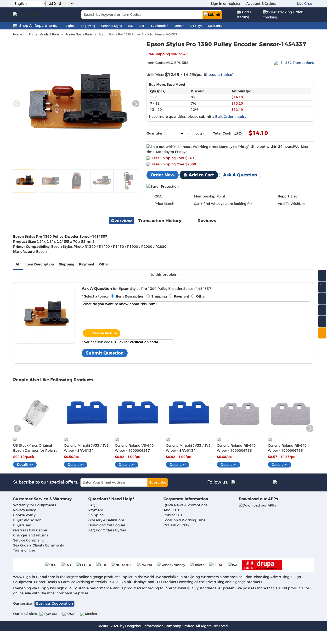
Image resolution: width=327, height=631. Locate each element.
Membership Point (209, 196)
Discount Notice (218, 75)
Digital (70, 26)
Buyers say (22, 525)
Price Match (164, 204)
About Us (171, 510)
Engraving (88, 26)
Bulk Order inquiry (230, 116)
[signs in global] (27, 14)
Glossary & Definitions (106, 520)
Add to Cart (200, 175)
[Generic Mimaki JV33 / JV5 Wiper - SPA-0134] (87, 412)
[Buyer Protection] (163, 186)
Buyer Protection (27, 520)
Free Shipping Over (173, 158)
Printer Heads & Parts (44, 34)
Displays (196, 26)
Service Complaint (28, 540)
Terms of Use (24, 550)
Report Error (288, 196)
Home (17, 34)
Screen (179, 26)
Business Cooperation (54, 603)
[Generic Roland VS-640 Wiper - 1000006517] (138, 412)
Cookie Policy (24, 515)
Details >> (25, 464)
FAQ (91, 505)
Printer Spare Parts (79, 34)
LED (130, 26)
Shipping (66, 264)
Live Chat (304, 3)
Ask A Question (240, 175)
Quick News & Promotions (185, 505)
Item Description (39, 264)
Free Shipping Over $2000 (174, 164)
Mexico (90, 614)
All (18, 264)
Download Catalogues (106, 525)
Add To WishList (291, 204)
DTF (142, 26)
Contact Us (173, 515)
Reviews (206, 220)
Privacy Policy (24, 510)
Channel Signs (111, 26)
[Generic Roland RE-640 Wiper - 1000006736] (240, 412)
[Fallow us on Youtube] (293, 482)
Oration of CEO (176, 525)
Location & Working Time (184, 520)
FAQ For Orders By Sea (107, 530)
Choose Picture (104, 333)
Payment (86, 264)
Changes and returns (30, 535)
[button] (135, 103)
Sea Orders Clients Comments (38, 545)
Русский (50, 614)
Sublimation (160, 26)
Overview (121, 220)
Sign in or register (226, 3)
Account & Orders (261, 3)
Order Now (163, 175)
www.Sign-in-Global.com (34, 577)
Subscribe (157, 482)
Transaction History (159, 220)
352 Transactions (299, 63)
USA (70, 614)
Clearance (215, 26)
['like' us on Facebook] (250, 482)
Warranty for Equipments (34, 505)
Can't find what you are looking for (223, 204)
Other (104, 264)
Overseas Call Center (30, 530)
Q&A (158, 196)
